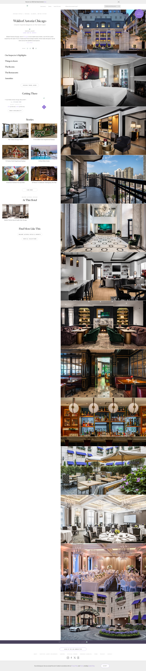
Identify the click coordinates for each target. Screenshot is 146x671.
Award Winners (57, 6)
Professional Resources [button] (110, 6)
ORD (9, 106)
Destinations (43, 6)
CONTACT (109, 654)
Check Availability (15, 110)
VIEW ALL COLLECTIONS (29, 238)
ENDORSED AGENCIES (86, 654)
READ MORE (30, 42)
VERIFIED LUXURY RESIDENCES (48, 654)
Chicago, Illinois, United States (36, 13)
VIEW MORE (30, 189)
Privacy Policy (74, 666)
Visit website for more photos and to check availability (72, 642)
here (45, 2)
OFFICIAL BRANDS (72, 654)
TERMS (96, 654)
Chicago (26, 36)
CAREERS (62, 654)
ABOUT (35, 654)
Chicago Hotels (18, 13)
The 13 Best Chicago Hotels (15, 139)
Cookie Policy (91, 666)
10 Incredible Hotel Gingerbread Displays (44, 139)
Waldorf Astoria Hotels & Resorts (30, 234)
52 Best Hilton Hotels (44, 161)
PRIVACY (102, 654)
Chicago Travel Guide (29, 85)
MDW (17, 106)
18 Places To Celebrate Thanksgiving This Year (44, 182)
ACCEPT (105, 665)
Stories (49, 6)
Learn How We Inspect (29, 32)
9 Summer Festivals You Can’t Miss (15, 182)
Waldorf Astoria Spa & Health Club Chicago (15, 220)
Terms (81, 666)
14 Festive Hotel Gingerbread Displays (15, 161)
